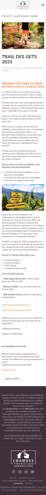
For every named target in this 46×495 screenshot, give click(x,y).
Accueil (13, 478)
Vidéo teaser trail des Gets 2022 (17, 310)
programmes (12, 408)
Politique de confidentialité (32, 490)
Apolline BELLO (15, 68)
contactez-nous (9, 370)
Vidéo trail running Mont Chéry (16, 305)
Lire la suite (12, 378)
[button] (43, 5)
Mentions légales (9, 490)
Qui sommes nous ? (27, 478)
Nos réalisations (36, 480)
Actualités (6, 70)
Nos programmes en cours (14, 480)
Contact (29, 483)
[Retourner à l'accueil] (23, 5)
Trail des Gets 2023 (19, 59)
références (29, 408)
